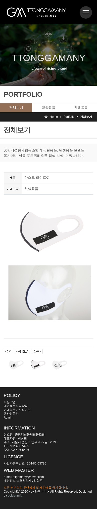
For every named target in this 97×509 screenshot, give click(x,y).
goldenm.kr (15, 495)
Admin (8, 417)
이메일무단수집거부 (17, 410)
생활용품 (48, 108)
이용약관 (10, 402)
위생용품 (81, 108)
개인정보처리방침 (16, 406)
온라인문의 (11, 413)
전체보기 (16, 108)
